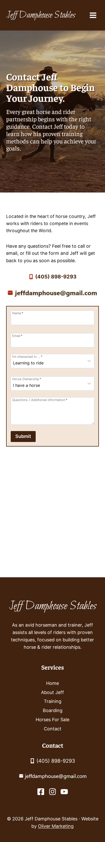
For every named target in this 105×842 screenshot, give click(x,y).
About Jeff (52, 692)
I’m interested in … (27, 357)
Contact (52, 728)
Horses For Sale (52, 719)
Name (17, 313)
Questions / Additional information (39, 400)
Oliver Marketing (56, 826)
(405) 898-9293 (55, 277)
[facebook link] (41, 791)
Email (17, 336)
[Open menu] (93, 15)
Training (52, 701)
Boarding (52, 710)
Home (52, 683)
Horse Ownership (26, 379)
